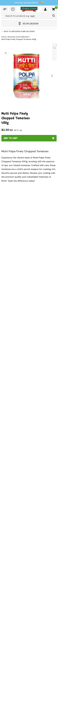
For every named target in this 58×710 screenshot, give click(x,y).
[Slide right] (52, 76)
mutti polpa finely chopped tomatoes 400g (18, 39)
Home (3, 37)
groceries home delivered (18, 37)
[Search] (53, 16)
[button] (4, 9)
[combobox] (26, 16)
